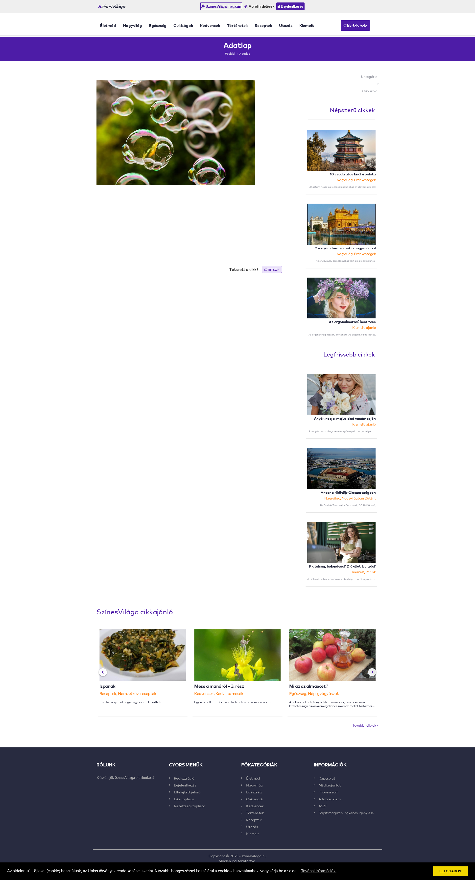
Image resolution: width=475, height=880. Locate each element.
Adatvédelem (330, 799)
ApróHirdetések (261, 6)
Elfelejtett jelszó (187, 792)
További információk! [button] (318, 871)
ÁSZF (323, 806)
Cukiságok (183, 25)
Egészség (157, 25)
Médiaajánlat (330, 785)
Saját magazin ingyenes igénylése (346, 812)
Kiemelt (306, 25)
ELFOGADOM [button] (450, 871)
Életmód (108, 25)
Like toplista (184, 799)
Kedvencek (210, 25)
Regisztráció (184, 778)
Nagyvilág (132, 25)
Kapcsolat (327, 778)
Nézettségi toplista (189, 806)
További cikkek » (365, 725)
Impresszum (328, 792)
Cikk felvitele (355, 25)
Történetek (237, 25)
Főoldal (230, 53)
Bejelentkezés (291, 6)
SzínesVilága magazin (223, 6)
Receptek (263, 25)
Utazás (285, 25)
